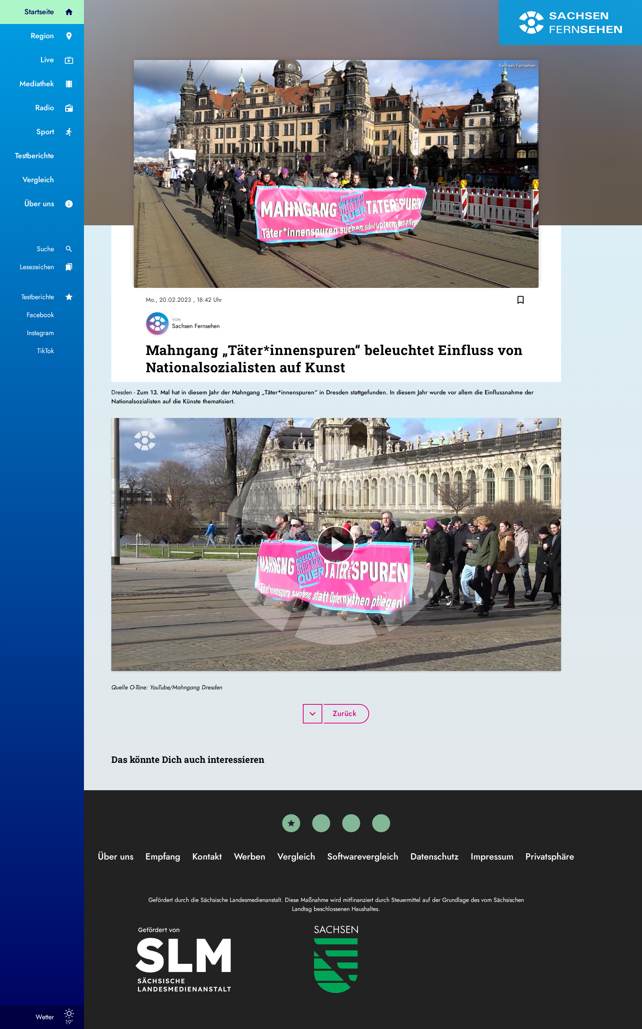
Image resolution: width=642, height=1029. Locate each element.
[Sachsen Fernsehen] (570, 22)
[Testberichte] (291, 823)
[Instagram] (351, 823)
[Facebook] (321, 823)
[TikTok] (381, 823)
